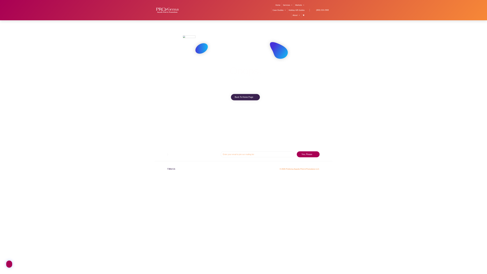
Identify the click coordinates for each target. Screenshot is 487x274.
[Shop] (303, 15)
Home (277, 5)
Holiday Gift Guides (297, 10)
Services (286, 5)
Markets (298, 5)
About (295, 15)
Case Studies (278, 10)
